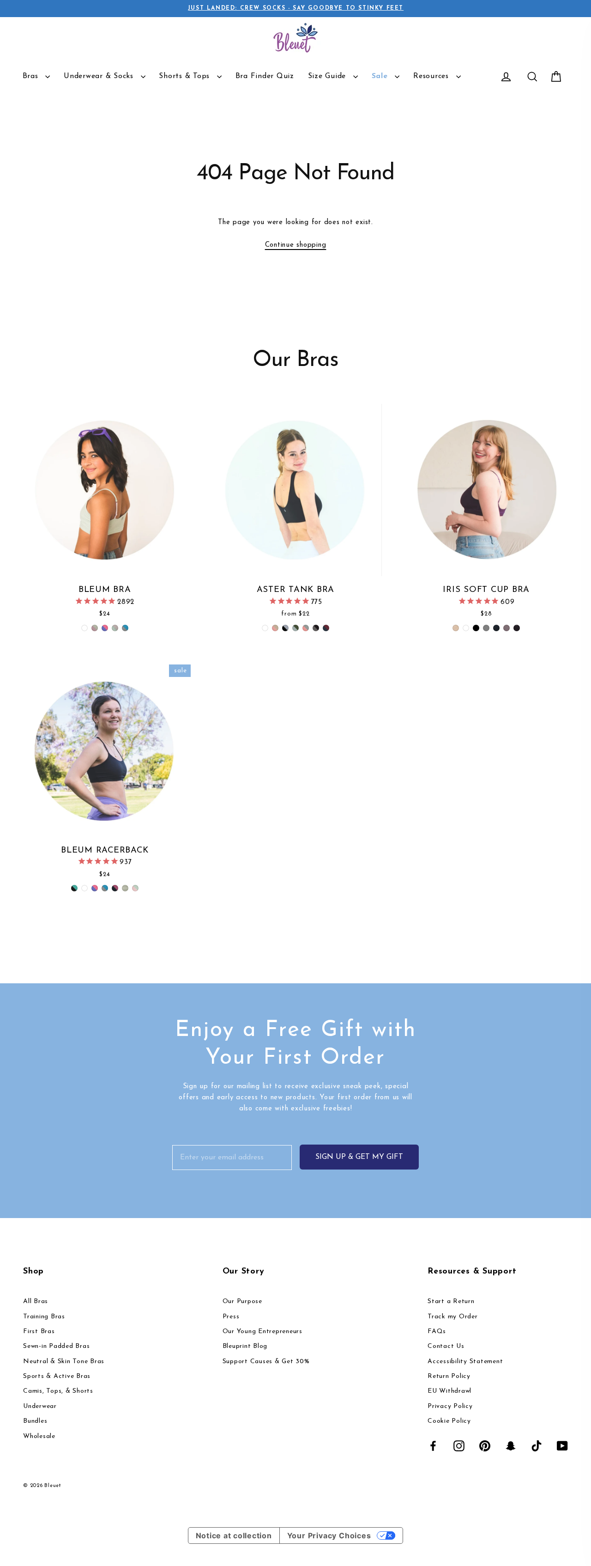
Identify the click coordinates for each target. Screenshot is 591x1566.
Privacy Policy (450, 1406)
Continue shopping (295, 245)
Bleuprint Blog (245, 1346)
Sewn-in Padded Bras (56, 1346)
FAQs (437, 1331)
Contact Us (446, 1346)
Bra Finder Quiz (264, 76)
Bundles (35, 1421)
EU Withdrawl (449, 1391)
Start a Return (451, 1301)
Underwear (40, 1406)
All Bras (35, 1301)
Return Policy (449, 1376)
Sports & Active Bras (56, 1376)
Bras (32, 76)
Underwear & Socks (100, 76)
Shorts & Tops (185, 76)
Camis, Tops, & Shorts (58, 1391)
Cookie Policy (449, 1421)
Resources (432, 76)
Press (231, 1316)
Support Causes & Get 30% (266, 1361)
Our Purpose (242, 1301)
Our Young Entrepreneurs (262, 1331)
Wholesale (39, 1436)
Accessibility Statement (465, 1361)
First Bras (39, 1331)
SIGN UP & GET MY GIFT (359, 1157)
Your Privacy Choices (329, 1535)
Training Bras (44, 1316)
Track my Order (453, 1316)
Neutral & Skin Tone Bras (63, 1361)
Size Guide (328, 76)
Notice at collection (234, 1535)
